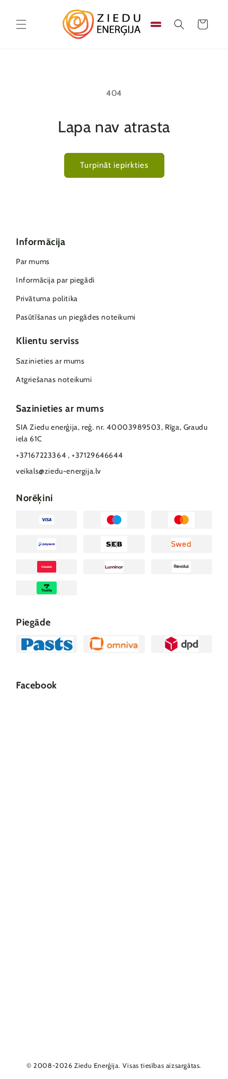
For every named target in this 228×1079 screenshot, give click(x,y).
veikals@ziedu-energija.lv (58, 471)
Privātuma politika (47, 298)
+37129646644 (97, 455)
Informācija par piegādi (55, 280)
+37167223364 (41, 455)
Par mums (33, 261)
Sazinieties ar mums (50, 361)
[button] (21, 24)
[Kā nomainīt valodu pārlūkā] (156, 24)
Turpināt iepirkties (114, 165)
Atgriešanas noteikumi (54, 379)
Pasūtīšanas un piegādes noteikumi (76, 317)
